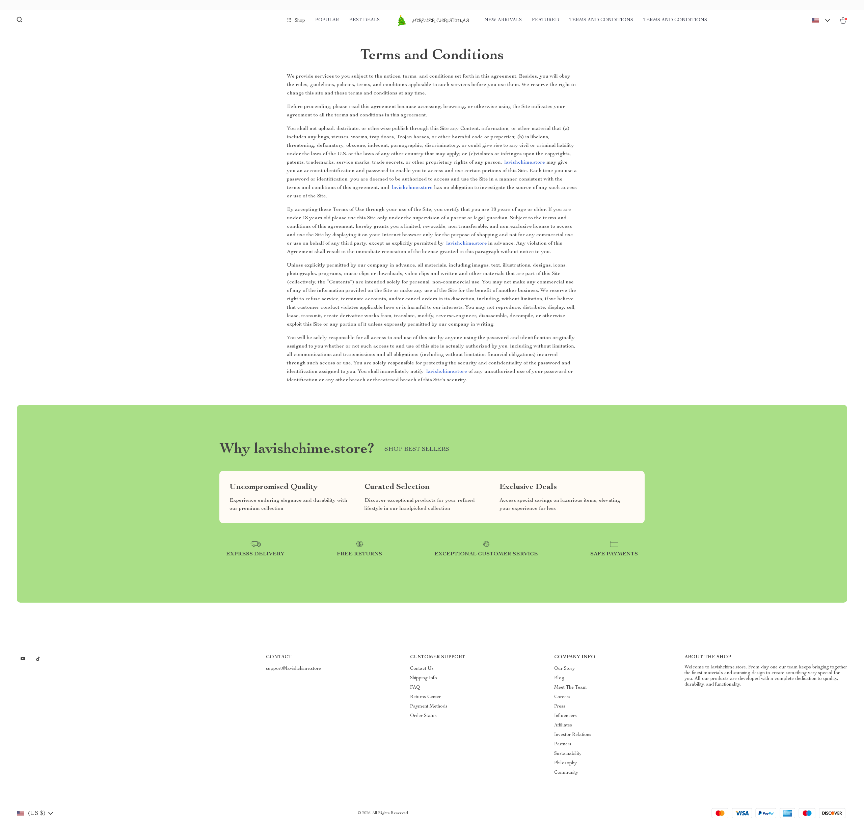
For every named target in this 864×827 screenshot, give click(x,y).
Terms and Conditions (601, 20)
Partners (562, 744)
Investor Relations (572, 735)
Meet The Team (570, 687)
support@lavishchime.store (293, 668)
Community (566, 772)
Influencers (565, 716)
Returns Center (425, 697)
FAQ (415, 687)
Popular (327, 20)
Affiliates (563, 725)
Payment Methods (429, 706)
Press (559, 706)
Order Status (423, 716)
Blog (559, 678)
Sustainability (568, 753)
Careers (562, 697)
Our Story (564, 668)
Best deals (364, 20)
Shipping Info (423, 678)
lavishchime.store (525, 162)
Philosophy (565, 763)
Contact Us (422, 668)
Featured (545, 20)
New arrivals (503, 20)
